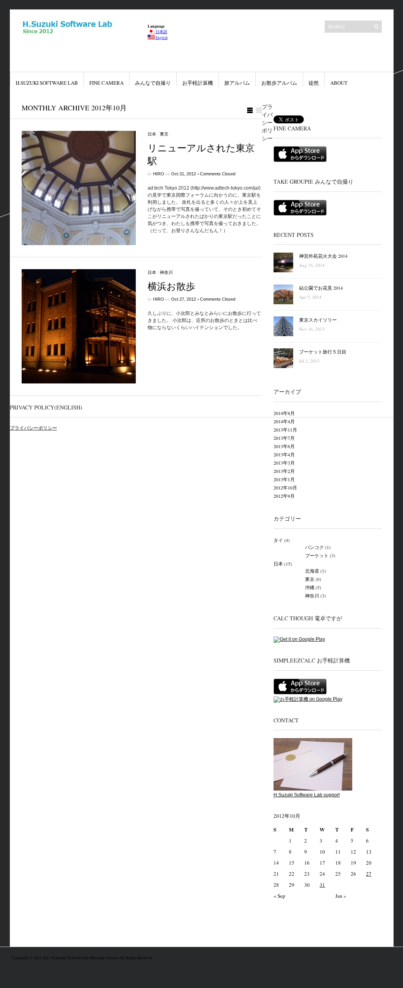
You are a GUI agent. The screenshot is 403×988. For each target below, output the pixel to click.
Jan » (340, 895)
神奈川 (166, 272)
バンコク (314, 547)
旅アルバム (237, 82)
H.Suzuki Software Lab (47, 82)
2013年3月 (284, 463)
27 (369, 873)
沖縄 (309, 587)
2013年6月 (284, 446)
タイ (278, 540)
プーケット (317, 555)
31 (322, 884)
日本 (152, 134)
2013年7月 (284, 438)
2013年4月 (284, 454)
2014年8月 (284, 413)
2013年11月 (285, 429)
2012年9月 (284, 496)
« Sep (279, 895)
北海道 (312, 570)
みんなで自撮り (153, 82)
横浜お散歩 (171, 286)
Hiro (158, 173)
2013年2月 (284, 471)
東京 (164, 134)
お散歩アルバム (279, 82)
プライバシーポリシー (33, 428)
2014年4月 (284, 421)
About (339, 82)
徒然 (314, 82)
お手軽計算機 (197, 82)
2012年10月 (285, 487)
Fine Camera (106, 82)
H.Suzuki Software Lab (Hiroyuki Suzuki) (86, 957)
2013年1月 (284, 479)
